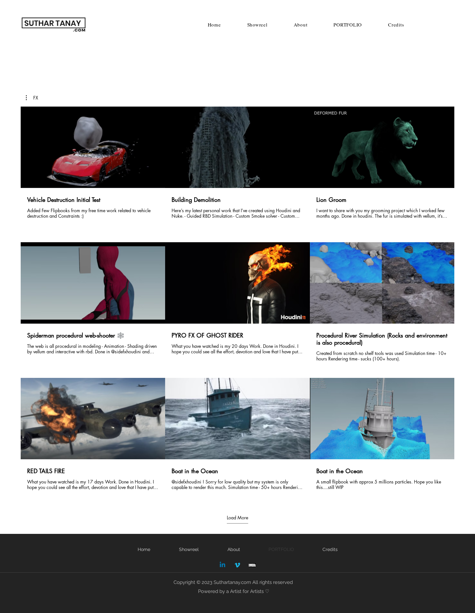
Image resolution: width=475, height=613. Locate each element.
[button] (32, 97)
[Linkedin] (222, 565)
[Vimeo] (237, 565)
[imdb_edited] (252, 565)
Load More (237, 518)
